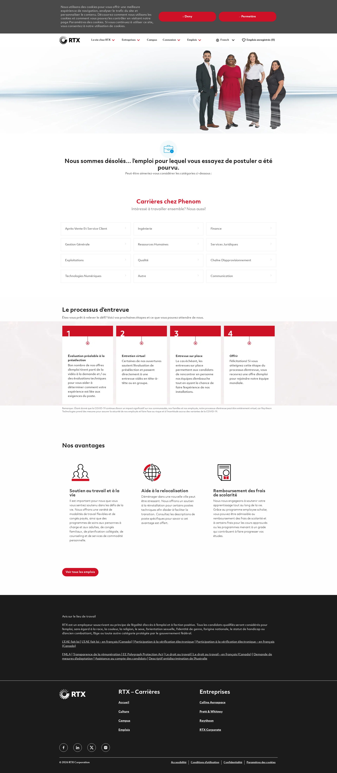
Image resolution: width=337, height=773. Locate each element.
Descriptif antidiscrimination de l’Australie (178, 658)
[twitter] (91, 747)
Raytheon (207, 720)
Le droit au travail (178, 654)
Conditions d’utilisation (205, 762)
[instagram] (105, 747)
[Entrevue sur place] (195, 365)
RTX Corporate (210, 729)
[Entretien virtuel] (141, 365)
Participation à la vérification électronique (164, 641)
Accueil (123, 702)
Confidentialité (233, 762)
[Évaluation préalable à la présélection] (87, 365)
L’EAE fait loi (71, 641)
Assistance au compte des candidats (121, 658)
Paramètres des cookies (261, 762)
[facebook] (63, 747)
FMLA (66, 654)
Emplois (124, 729)
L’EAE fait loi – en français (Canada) (107, 641)
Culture (123, 711)
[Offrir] (249, 365)
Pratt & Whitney (211, 711)
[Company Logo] (69, 40)
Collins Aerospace (213, 702)
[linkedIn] (77, 747)
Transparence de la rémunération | (98, 654)
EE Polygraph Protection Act (143, 654)
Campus (152, 40)
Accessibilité (178, 762)
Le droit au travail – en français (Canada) (222, 654)
